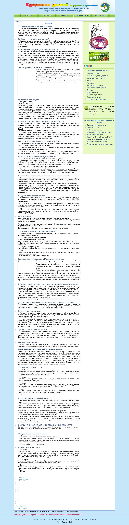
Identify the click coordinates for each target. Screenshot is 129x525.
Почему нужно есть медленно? (30, 311)
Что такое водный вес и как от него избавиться (35, 26)
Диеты (89, 80)
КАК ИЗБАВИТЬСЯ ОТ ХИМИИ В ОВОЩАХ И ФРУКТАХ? (39, 141)
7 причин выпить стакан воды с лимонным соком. (36, 231)
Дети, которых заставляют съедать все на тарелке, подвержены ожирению (46, 302)
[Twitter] (87, 66)
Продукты (91, 83)
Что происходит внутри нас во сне (31, 367)
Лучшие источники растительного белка (33, 330)
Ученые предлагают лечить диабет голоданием (36, 68)
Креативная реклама (95, 135)
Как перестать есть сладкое (28, 100)
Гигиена (90, 90)
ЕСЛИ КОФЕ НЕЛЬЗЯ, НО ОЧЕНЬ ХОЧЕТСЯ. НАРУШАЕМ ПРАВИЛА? (45, 425)
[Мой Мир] (91, 66)
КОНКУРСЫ (58, 519)
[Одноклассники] (89, 66)
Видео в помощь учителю (96, 125)
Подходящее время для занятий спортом (33, 398)
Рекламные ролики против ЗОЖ (99, 132)
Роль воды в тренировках (27, 342)
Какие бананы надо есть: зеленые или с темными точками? (40, 349)
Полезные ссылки (94, 97)
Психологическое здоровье (97, 88)
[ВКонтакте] (84, 66)
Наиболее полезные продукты (29, 447)
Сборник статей (93, 73)
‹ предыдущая (23, 480)
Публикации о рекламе (95, 130)
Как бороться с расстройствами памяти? (33, 39)
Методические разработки (97, 142)
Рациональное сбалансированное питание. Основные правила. (42, 411)
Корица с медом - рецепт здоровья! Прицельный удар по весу (41, 259)
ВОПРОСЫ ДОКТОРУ (72, 519)
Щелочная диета (24, 216)
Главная (18, 22)
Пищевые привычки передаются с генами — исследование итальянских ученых (48, 284)
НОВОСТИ (37, 519)
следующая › (22, 506)
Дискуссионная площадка (96, 78)
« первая (21, 477)
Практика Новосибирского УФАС (99, 137)
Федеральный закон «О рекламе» (99, 139)
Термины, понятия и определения (100, 144)
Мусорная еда (92, 92)
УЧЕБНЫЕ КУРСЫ (89, 519)
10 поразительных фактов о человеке (32, 434)
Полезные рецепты (94, 95)
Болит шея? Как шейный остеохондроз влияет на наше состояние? (43, 176)
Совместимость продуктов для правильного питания (38, 50)
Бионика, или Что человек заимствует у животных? (37, 157)
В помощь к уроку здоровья (97, 76)
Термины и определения (96, 99)
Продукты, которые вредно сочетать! (32, 196)
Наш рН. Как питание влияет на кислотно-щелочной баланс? (41, 121)
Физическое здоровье (95, 85)
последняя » (22, 508)
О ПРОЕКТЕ (47, 519)
